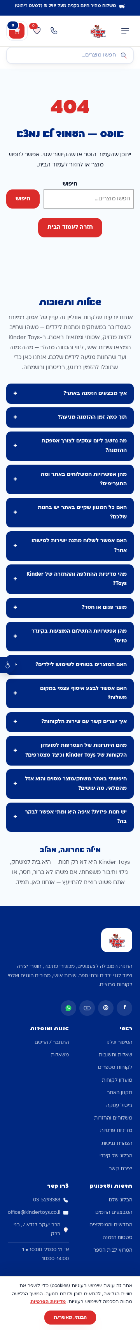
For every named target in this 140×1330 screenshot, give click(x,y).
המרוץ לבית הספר (112, 1250)
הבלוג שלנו (120, 1200)
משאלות (60, 1055)
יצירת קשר (120, 1169)
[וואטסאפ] (68, 1008)
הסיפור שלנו (119, 1042)
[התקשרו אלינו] (54, 30)
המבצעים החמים (113, 1212)
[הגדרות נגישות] (8, 665)
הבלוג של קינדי (116, 1156)
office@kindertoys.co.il (34, 1212)
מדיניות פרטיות (116, 1130)
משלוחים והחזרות (113, 1118)
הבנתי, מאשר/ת (70, 1317)
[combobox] (70, 55)
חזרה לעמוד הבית (70, 227)
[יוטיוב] (87, 1008)
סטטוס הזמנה (117, 1238)
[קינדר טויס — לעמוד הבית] (97, 30)
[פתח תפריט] (125, 30)
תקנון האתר (119, 1093)
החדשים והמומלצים (110, 1225)
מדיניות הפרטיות (48, 1302)
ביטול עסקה (119, 1106)
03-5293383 (46, 1200)
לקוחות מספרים (115, 1067)
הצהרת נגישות (117, 1143)
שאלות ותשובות (115, 1055)
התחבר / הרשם (52, 1042)
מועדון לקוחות (117, 1080)
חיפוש (70, 184)
